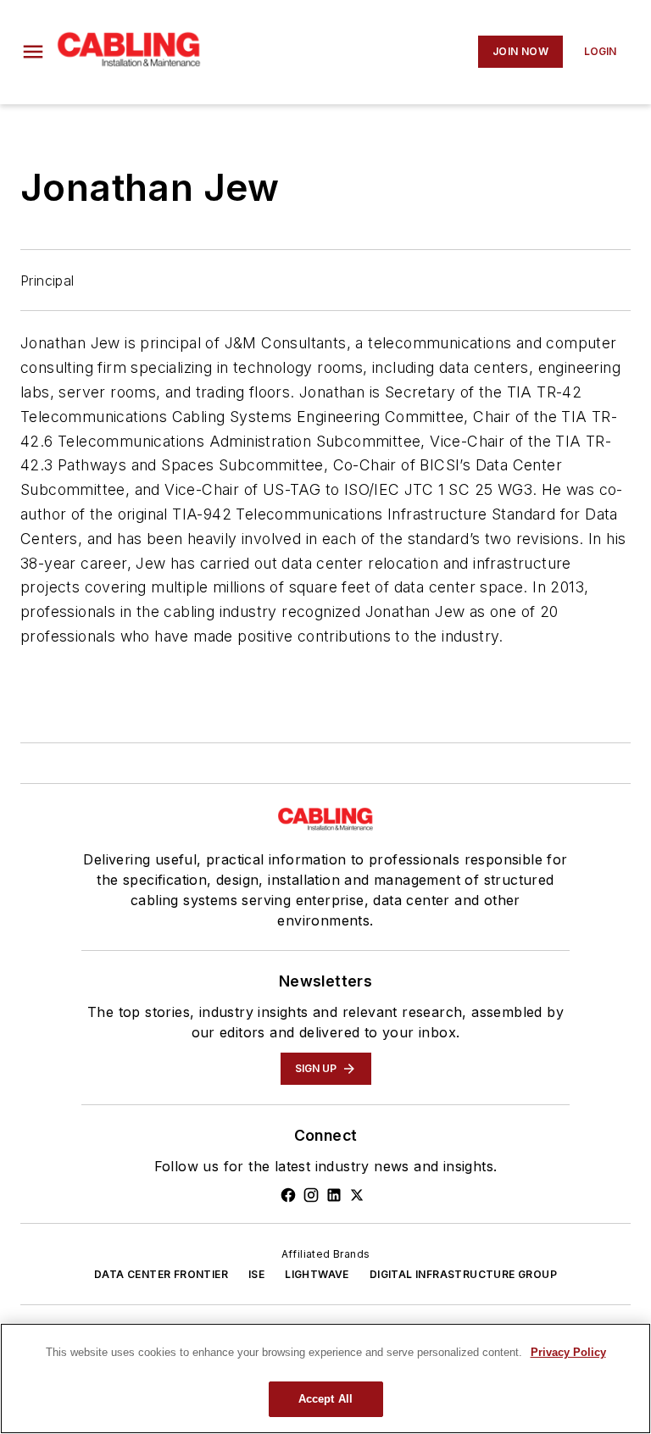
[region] (325, 1378)
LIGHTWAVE (317, 1274)
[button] (33, 51)
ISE (256, 1274)
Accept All (325, 1398)
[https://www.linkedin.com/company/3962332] (334, 1195)
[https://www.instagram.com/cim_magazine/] (311, 1195)
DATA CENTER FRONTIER (161, 1274)
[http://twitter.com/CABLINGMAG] (356, 1195)
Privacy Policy (568, 1352)
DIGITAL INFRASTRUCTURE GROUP (463, 1274)
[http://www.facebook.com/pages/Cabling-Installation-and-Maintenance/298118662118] (288, 1195)
